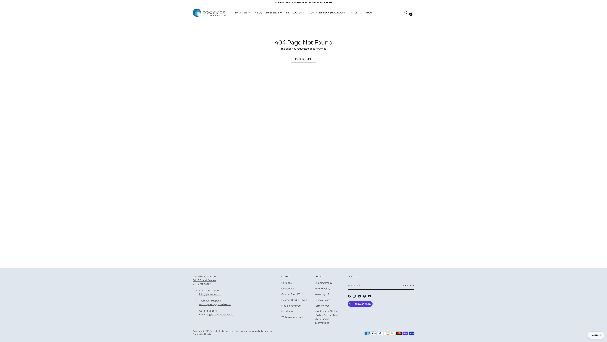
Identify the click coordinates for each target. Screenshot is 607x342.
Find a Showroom (291, 305)
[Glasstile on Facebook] (350, 297)
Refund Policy (322, 288)
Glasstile (214, 331)
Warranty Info (322, 294)
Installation (287, 311)
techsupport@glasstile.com (215, 304)
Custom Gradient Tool (294, 300)
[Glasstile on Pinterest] (365, 297)
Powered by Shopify (202, 334)
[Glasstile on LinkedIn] (360, 297)
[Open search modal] (406, 13)
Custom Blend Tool (292, 294)
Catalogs (286, 283)
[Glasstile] (209, 13)
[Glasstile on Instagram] (355, 297)
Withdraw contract (292, 317)
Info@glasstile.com (210, 294)
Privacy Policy (323, 300)
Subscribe (408, 285)
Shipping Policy (323, 283)
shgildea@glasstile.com (220, 314)
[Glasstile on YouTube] (370, 297)
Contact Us (287, 288)
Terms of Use (322, 305)
